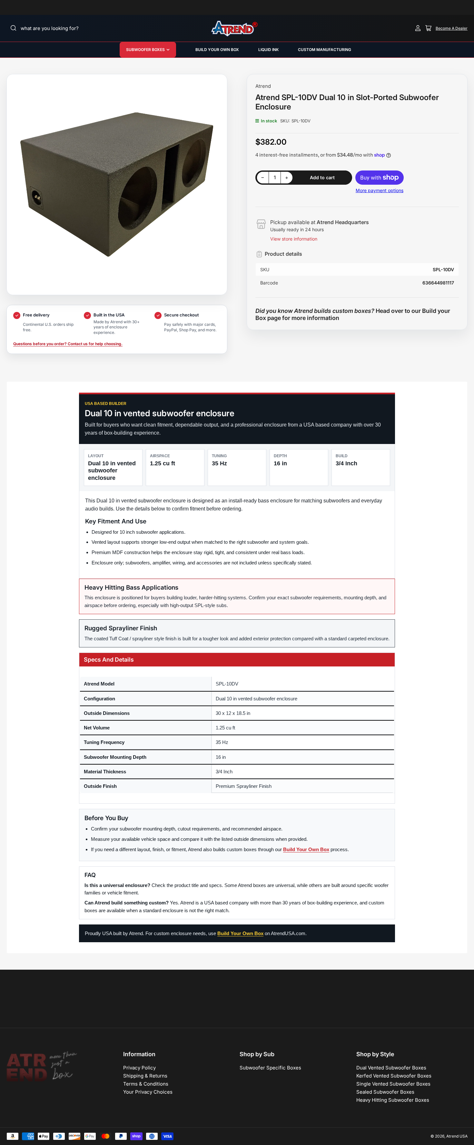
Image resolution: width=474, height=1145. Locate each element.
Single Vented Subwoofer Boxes (393, 1084)
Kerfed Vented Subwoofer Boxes (393, 1076)
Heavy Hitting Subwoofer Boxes (392, 1100)
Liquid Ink (268, 49)
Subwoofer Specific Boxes (270, 1068)
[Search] (13, 28)
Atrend (263, 86)
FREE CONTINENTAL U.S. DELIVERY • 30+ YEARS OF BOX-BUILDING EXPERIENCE (325, 7)
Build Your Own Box (306, 849)
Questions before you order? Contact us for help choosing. (68, 343)
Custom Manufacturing (324, 49)
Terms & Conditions (145, 1084)
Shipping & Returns (145, 1076)
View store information (293, 239)
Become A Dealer (452, 28)
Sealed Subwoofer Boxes (385, 1092)
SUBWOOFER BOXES (145, 49)
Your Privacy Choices (148, 1092)
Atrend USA (457, 1136)
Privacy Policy (139, 1068)
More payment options (379, 190)
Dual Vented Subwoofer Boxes (391, 1068)
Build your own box (217, 49)
